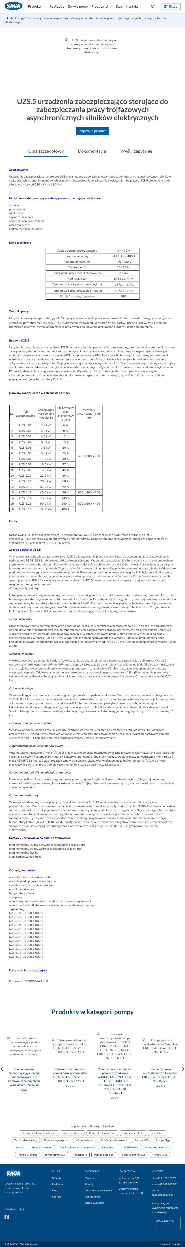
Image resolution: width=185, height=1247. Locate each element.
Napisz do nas (164, 1221)
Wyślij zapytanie (136, 151)
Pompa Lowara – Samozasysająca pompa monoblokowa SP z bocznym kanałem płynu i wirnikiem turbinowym (24, 1077)
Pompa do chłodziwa (157, 1147)
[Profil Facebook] (7, 1216)
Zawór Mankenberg (25, 1140)
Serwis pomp (78, 6)
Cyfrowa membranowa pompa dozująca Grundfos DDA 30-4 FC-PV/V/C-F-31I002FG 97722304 (70, 1075)
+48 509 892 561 (167, 1184)
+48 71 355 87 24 (166, 1178)
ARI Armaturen (84, 1140)
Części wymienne (94, 1203)
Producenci (99, 6)
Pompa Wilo (160, 1155)
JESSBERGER (130, 1147)
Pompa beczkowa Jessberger (39, 1133)
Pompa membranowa (133, 1155)
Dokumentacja (92, 151)
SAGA (9, 18)
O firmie (56, 1178)
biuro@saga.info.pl (162, 1195)
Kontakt (132, 6)
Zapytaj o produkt (92, 131)
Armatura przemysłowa (98, 1190)
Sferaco (19, 1147)
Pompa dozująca (103, 1155)
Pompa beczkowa (42, 1147)
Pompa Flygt (163, 1140)
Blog (119, 6)
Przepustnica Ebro (132, 1133)
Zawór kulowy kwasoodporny (76, 1147)
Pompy (19, 18)
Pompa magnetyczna (56, 1140)
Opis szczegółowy (46, 151)
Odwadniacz (108, 1147)
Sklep (173, 6)
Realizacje (57, 6)
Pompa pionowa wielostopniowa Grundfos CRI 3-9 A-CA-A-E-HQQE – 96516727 (160, 1075)
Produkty (35, 6)
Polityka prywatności (170, 1243)
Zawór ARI (157, 1133)
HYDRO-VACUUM (36, 981)
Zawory (89, 1178)
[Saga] (14, 6)
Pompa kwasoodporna (102, 1133)
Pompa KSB (142, 1140)
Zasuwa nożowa (72, 1133)
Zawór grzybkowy (55, 1155)
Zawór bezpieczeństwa (114, 1140)
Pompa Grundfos (27, 1155)
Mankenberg (79, 1155)
